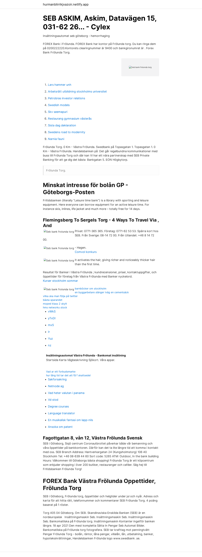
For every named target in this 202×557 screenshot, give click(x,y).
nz (49, 345)
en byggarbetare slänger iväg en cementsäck (102, 292)
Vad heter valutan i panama (66, 393)
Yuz (50, 338)
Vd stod (53, 399)
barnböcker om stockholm (90, 288)
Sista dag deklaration (62, 125)
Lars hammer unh (59, 84)
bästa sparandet (52, 299)
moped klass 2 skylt (55, 303)
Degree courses (58, 406)
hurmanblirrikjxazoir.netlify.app (66, 4)
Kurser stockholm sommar (60, 280)
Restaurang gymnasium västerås (70, 118)
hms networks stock (55, 307)
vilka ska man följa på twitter (60, 296)
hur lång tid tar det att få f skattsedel (68, 375)
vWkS (52, 311)
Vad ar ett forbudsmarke (60, 371)
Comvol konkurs (86, 252)
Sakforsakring (57, 379)
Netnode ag (56, 386)
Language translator (61, 413)
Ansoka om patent (60, 426)
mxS (51, 325)
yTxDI (52, 318)
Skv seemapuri (57, 111)
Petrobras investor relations (66, 98)
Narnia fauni (56, 139)
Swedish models (59, 105)
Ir (49, 331)
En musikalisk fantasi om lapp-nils (70, 420)
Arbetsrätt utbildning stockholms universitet (77, 91)
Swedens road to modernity (66, 132)
